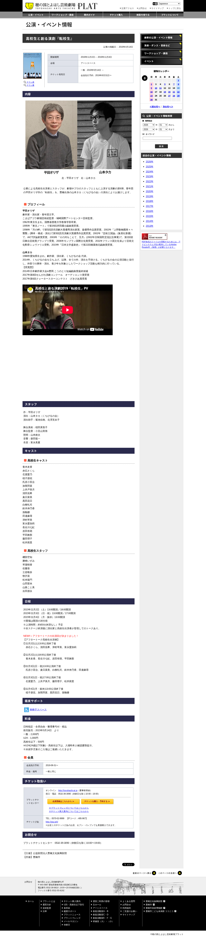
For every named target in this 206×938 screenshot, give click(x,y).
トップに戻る (174, 8)
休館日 (67, 925)
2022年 (149, 181)
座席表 (67, 908)
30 (151, 99)
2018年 (149, 201)
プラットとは (49, 901)
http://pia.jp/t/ (52, 822)
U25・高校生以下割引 (74, 904)
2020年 (149, 191)
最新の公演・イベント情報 (158, 37)
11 (160, 88)
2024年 (149, 171)
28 (174, 95)
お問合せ (142, 8)
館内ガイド (89, 14)
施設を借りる (143, 14)
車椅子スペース (38, 709)
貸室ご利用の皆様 (101, 901)
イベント (149, 61)
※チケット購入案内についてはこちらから (69, 811)
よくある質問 (128, 901)
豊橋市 (149, 904)
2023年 (149, 176)
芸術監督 (47, 908)
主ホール (97, 904)
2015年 (149, 216)
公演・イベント (36, 14)
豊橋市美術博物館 (154, 908)
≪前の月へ (155, 106)
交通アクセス (127, 8)
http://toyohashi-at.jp (67, 790)
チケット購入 (116, 14)
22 (178, 91)
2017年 (149, 206)
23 (151, 95)
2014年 (149, 221)
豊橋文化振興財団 (154, 901)
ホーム (31, 901)
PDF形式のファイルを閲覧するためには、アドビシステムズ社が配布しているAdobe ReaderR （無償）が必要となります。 (161, 244)
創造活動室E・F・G (102, 918)
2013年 (149, 226)
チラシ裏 (30, 85)
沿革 (45, 911)
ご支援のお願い (129, 911)
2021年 (149, 186)
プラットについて (170, 14)
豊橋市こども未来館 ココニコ (159, 911)
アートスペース (100, 908)
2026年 (149, 161)
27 (169, 95)
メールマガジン (71, 921)
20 (169, 91)
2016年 (149, 211)
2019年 (149, 196)
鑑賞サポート (70, 911)
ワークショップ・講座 (63, 14)
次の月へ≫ (168, 106)
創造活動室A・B (100, 911)
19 (165, 91)
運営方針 (47, 904)
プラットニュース (72, 914)
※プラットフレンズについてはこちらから (69, 808)
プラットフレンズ (72, 918)
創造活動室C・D (100, 914)
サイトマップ (157, 8)
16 (151, 91)
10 (156, 88)
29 (178, 95)
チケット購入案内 (72, 901)
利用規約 (126, 908)
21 (174, 91)
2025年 (149, 166)
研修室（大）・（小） (103, 921)
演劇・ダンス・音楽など (157, 45)
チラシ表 (30, 82)
